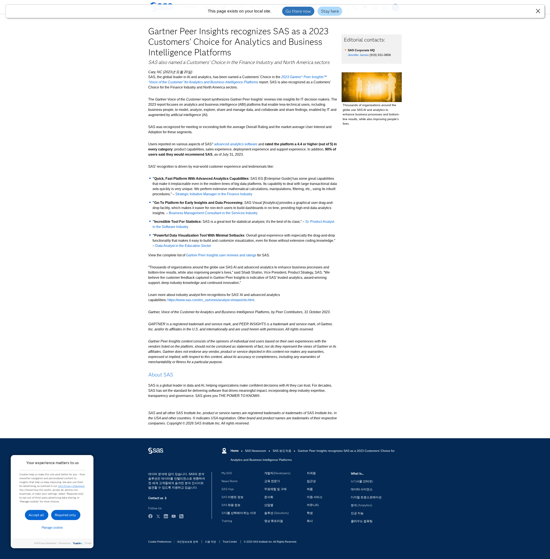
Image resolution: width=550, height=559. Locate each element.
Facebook (150, 516)
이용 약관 (210, 541)
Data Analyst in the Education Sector (183, 246)
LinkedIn (166, 516)
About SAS (160, 375)
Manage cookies (52, 528)
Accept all (36, 515)
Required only (65, 515)
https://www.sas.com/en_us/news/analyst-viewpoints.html (210, 300)
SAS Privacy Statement (71, 486)
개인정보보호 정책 (187, 541)
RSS (181, 516)
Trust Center (230, 541)
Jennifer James (358, 55)
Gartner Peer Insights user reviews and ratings (221, 255)
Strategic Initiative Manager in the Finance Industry (213, 194)
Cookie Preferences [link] (159, 541)
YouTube (173, 516)
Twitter (158, 516)
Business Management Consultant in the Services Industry (213, 213)
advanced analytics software (235, 144)
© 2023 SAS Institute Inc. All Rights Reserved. (270, 541)
